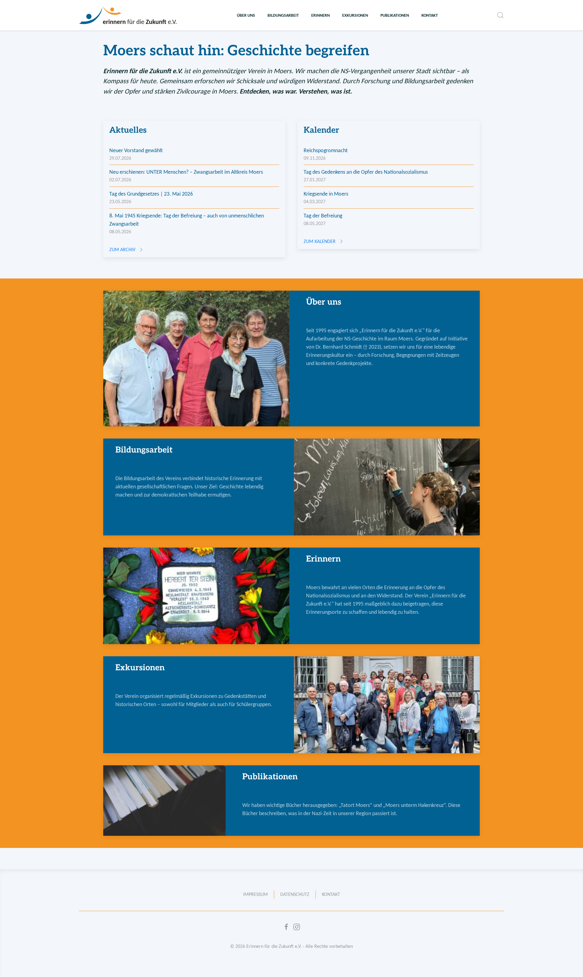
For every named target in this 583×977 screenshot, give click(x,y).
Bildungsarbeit (283, 15)
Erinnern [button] (320, 15)
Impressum (255, 894)
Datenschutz (294, 894)
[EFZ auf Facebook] (286, 927)
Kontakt (429, 15)
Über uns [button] (246, 15)
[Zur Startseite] (128, 15)
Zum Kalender (320, 241)
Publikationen (394, 15)
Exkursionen (355, 15)
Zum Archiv (122, 249)
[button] (500, 15)
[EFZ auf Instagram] (296, 927)
